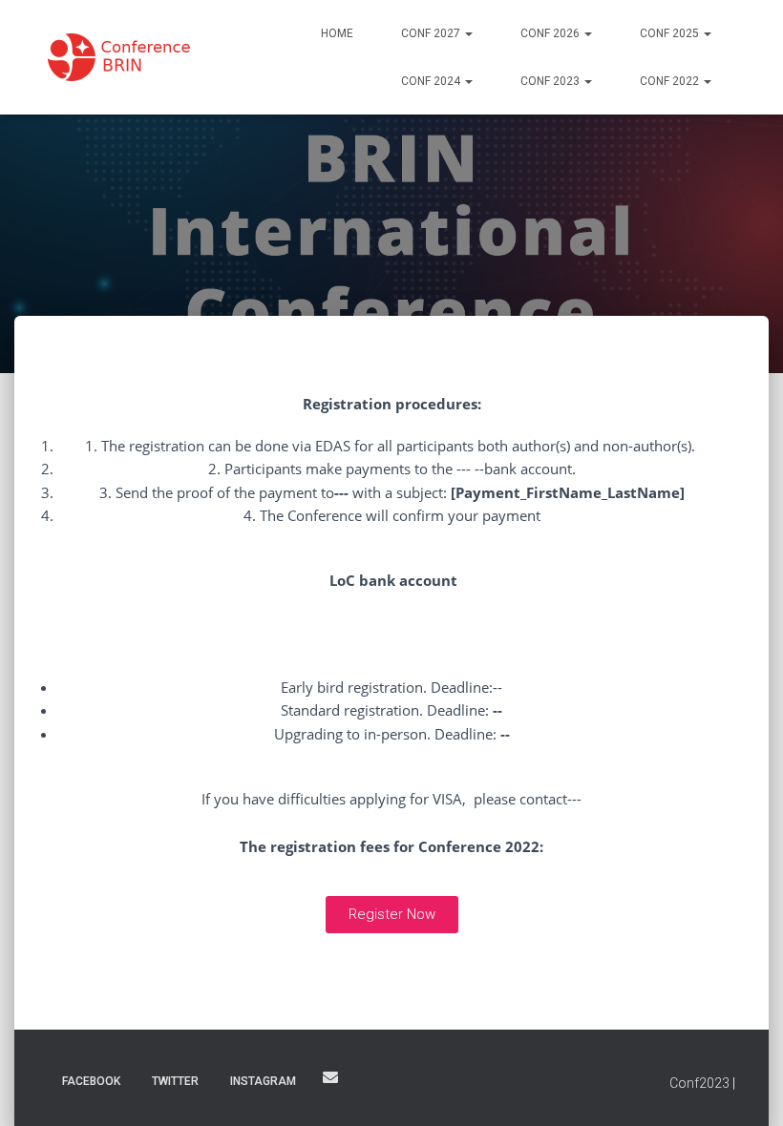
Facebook (91, 1081)
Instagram (263, 1081)
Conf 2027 (432, 33)
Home (337, 33)
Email (330, 1077)
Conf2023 (699, 1083)
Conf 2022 (671, 81)
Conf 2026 (551, 33)
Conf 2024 (432, 81)
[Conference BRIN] (131, 57)
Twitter (175, 1081)
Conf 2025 (671, 33)
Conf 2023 (551, 81)
